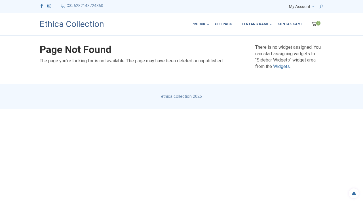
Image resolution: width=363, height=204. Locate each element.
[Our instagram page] (49, 5)
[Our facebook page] (42, 5)
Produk (198, 24)
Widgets (281, 66)
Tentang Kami (255, 24)
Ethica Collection (72, 24)
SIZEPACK (223, 24)
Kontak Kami (290, 24)
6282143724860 (88, 5)
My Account (299, 6)
